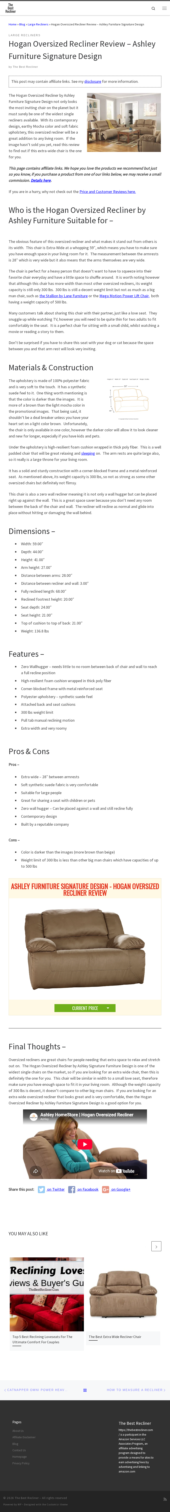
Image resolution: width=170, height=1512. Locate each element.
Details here (41, 180)
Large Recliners (38, 24)
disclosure (92, 81)
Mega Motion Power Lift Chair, (124, 295)
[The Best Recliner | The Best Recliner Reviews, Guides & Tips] (10, 7)
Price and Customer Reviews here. (107, 191)
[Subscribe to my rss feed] (165, 1499)
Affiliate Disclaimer (23, 1437)
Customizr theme (57, 1504)
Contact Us (19, 1450)
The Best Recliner (25, 66)
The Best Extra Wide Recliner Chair (115, 1336)
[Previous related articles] (146, 1246)
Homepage (19, 1457)
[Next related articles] (156, 1246)
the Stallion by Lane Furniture (63, 295)
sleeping (88, 453)
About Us (17, 1431)
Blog (22, 24)
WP (19, 1504)
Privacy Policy (20, 1463)
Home (13, 24)
